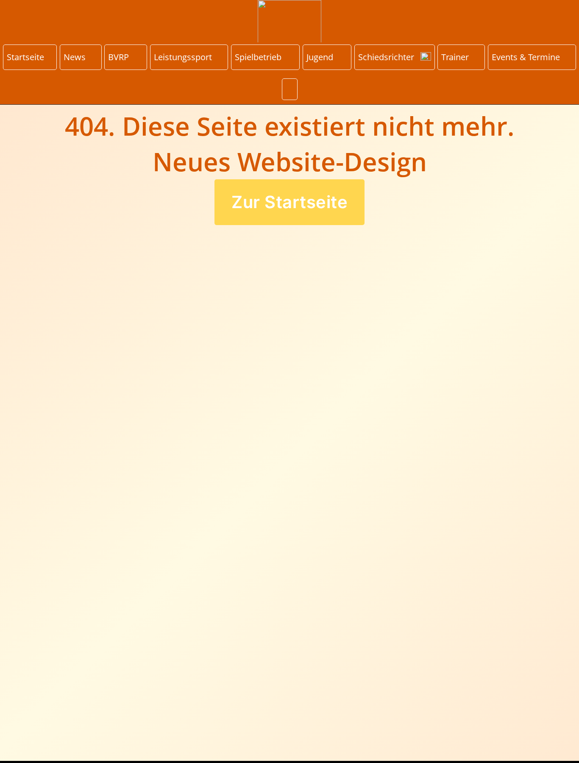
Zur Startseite (289, 202)
